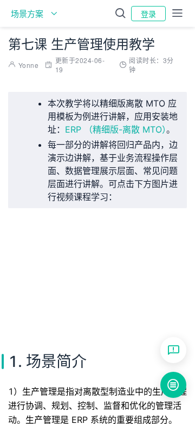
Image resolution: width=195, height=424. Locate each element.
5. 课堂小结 (190, 364)
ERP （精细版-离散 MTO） (115, 129)
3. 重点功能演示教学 (190, 315)
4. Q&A (190, 348)
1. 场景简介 (190, 283)
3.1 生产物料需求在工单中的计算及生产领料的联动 (194, 332)
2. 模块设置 (190, 299)
